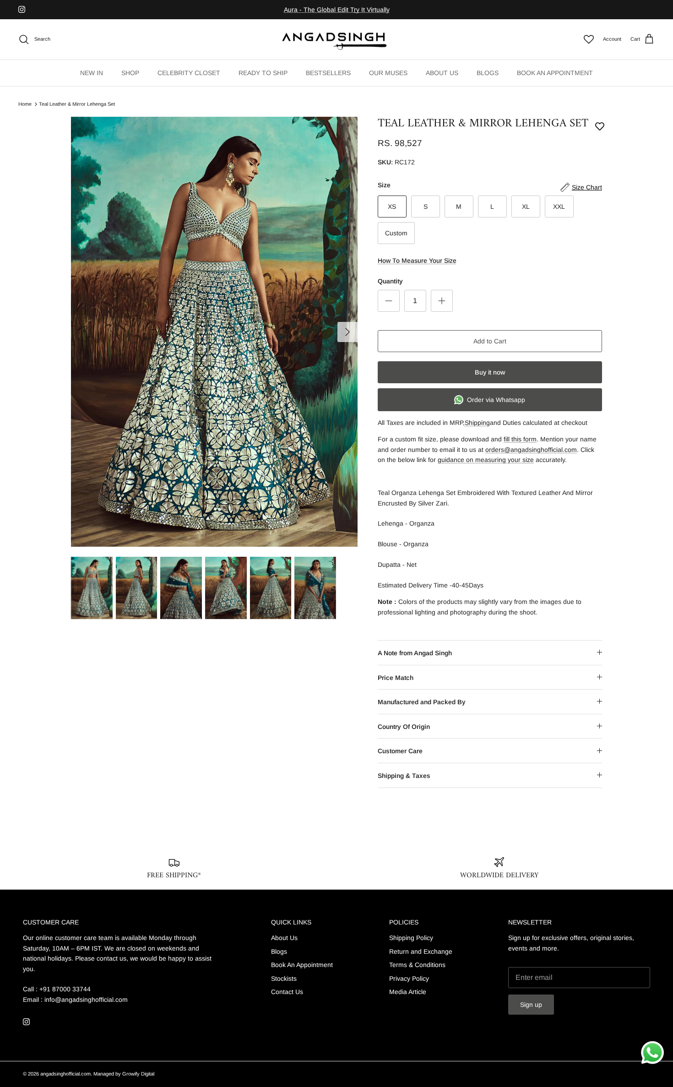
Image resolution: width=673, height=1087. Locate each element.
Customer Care (400, 751)
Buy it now (490, 372)
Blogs (279, 951)
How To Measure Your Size (417, 260)
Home (25, 104)
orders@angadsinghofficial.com (531, 449)
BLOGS (488, 72)
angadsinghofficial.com (65, 1073)
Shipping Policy (411, 937)
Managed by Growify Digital (123, 1073)
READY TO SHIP (263, 72)
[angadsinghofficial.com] (336, 39)
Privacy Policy (409, 978)
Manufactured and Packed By (422, 702)
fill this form (520, 439)
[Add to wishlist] (600, 126)
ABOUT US (442, 72)
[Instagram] (21, 9)
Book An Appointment (302, 964)
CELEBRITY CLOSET (188, 72)
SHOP (130, 72)
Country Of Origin (404, 726)
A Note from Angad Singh (415, 653)
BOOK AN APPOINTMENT (555, 72)
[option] (214, 332)
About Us (284, 937)
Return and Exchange (420, 951)
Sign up (531, 1004)
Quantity (390, 281)
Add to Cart (489, 341)
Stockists (284, 978)
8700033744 (414, 10)
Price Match (395, 677)
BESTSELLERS (328, 72)
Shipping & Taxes (404, 775)
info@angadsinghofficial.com (86, 999)
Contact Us (287, 991)
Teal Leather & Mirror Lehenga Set (77, 104)
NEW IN (91, 72)
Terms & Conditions (417, 964)
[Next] (347, 332)
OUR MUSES (388, 72)
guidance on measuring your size (486, 459)
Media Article (407, 991)
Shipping (477, 422)
